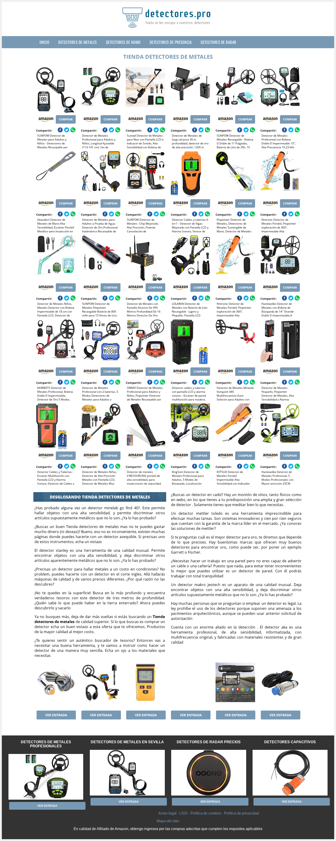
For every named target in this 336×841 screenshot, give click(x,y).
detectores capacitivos (290, 742)
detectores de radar (218, 42)
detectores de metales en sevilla (127, 742)
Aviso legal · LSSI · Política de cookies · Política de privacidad (208, 813)
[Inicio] (168, 24)
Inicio (44, 42)
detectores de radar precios (209, 742)
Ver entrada (56, 715)
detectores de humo (123, 42)
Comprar (66, 119)
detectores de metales (77, 42)
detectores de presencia (171, 42)
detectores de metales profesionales (46, 744)
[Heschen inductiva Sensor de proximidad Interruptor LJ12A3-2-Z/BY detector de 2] (56, 685)
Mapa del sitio (168, 821)
